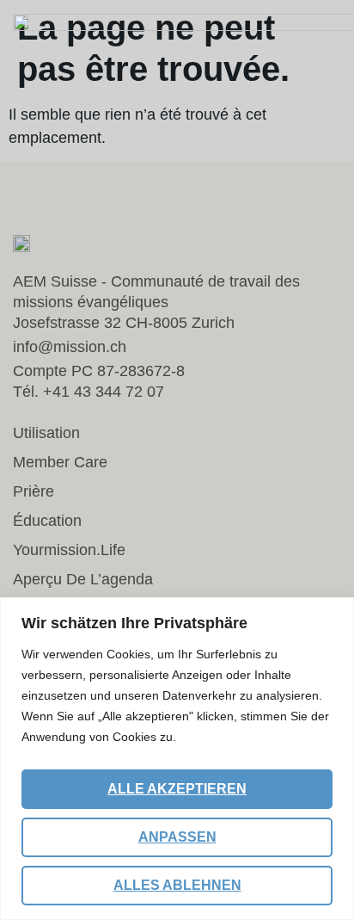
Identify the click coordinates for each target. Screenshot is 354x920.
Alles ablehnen (177, 885)
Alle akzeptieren (177, 788)
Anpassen (177, 837)
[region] (177, 758)
